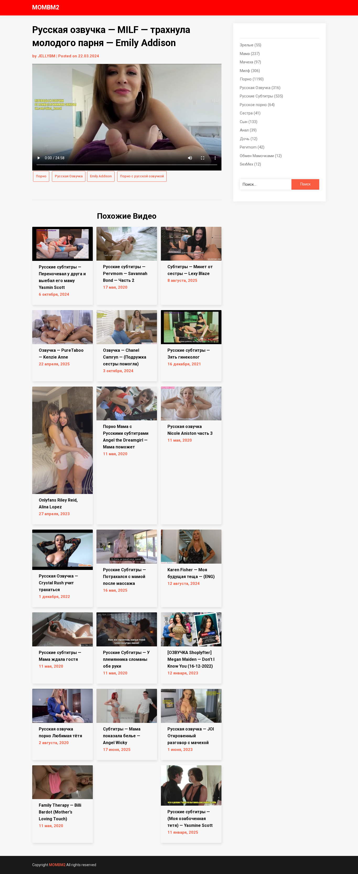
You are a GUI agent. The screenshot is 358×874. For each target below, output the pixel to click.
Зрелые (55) (250, 45)
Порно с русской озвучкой (142, 176)
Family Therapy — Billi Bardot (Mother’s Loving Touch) (60, 812)
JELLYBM (46, 56)
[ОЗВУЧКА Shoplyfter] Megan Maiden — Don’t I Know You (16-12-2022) (190, 659)
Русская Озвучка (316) (260, 87)
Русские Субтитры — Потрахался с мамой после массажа (124, 576)
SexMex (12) (250, 164)
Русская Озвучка (69, 176)
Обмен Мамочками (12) (261, 155)
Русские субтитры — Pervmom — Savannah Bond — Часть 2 (125, 273)
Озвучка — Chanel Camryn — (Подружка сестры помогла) (124, 357)
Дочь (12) (248, 138)
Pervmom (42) (252, 147)
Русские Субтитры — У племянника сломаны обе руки (126, 659)
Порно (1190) (252, 79)
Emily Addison (101, 176)
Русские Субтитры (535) (261, 96)
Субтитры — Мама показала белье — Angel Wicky (121, 736)
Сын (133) (248, 121)
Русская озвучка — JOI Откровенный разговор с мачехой (190, 736)
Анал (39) (248, 130)
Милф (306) (250, 70)
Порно (41, 176)
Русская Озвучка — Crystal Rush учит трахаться (58, 583)
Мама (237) (250, 53)
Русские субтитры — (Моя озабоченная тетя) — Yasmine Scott (190, 818)
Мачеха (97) (250, 62)
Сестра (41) (250, 113)
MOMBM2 (45, 7)
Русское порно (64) (257, 104)
